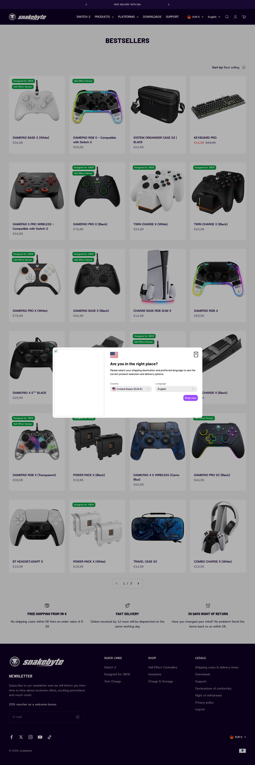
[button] (196, 354)
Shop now (190, 397)
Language (161, 383)
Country (114, 383)
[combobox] (127, 389)
